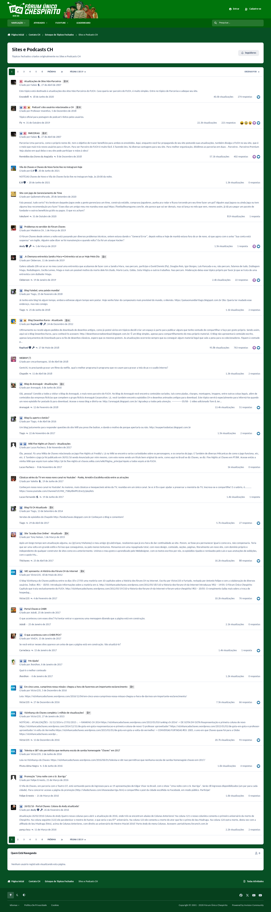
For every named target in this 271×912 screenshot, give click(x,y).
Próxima (52, 72)
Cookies (55, 905)
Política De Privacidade (35, 905)
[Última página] (61, 72)
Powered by (248, 905)
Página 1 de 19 (77, 72)
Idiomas (14, 905)
